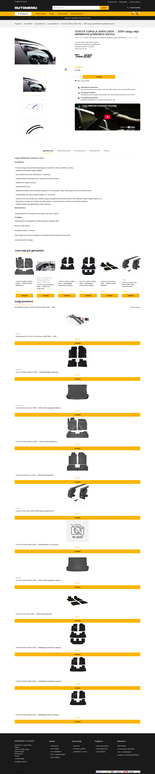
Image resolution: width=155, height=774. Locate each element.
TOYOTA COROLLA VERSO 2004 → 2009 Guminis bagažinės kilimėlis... (38, 580)
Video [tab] (106, 150)
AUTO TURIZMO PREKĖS (57, 754)
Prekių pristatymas (102, 746)
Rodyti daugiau (135, 307)
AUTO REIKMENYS (55, 752)
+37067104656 (134, 8)
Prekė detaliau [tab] (64, 150)
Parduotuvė (54, 746)
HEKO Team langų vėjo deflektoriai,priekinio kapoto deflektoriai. (105, 37)
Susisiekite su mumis (24, 741)
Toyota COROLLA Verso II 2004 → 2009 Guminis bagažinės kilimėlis (38, 408)
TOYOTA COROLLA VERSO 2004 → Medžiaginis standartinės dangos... (87, 283)
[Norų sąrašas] (133, 13)
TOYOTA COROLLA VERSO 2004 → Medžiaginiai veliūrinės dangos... (38, 715)
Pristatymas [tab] (79, 150)
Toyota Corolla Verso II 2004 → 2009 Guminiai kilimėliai (34, 475)
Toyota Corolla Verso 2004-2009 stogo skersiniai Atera (129, 284)
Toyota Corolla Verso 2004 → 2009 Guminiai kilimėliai (108, 283)
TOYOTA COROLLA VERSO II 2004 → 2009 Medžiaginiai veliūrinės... (37, 372)
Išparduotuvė (62, 14)
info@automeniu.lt (21, 1)
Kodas (130, 37)
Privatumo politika (79, 749)
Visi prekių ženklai (77, 14)
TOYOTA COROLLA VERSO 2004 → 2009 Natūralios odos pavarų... (37, 544)
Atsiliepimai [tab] (94, 150)
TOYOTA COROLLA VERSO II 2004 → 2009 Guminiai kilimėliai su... (24, 283)
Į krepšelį (99, 77)
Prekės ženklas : (80, 37)
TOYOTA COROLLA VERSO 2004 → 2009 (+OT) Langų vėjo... (45, 286)
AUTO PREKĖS (54, 749)
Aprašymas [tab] (48, 150)
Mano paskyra (100, 752)
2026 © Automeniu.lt (21, 771)
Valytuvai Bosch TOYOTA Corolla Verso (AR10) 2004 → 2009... (36, 336)
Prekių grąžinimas (102, 749)
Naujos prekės (41, 14)
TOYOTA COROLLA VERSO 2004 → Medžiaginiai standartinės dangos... (66, 283)
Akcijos (51, 14)
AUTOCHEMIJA (55, 757)
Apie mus (76, 746)
